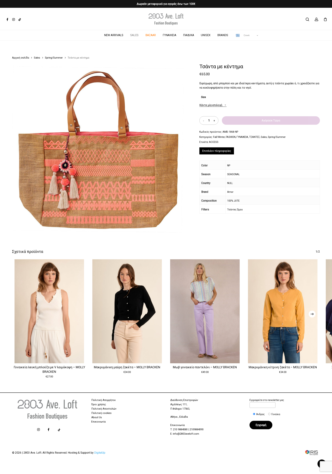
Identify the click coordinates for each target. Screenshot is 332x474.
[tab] (216, 150)
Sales (37, 57)
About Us (96, 417)
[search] (307, 19)
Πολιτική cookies (101, 413)
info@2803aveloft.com (186, 433)
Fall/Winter (219, 137)
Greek (246, 35)
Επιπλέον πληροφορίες (216, 151)
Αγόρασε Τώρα (271, 120)
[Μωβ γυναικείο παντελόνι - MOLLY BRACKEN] (205, 311)
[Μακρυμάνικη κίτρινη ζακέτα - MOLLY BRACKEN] (283, 311)
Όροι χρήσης (98, 404)
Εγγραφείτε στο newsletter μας (267, 400)
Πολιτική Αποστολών (103, 408)
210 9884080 (180, 429)
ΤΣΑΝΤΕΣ (254, 137)
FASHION (231, 137)
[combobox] (213, 105)
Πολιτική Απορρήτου (103, 400)
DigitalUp (99, 452)
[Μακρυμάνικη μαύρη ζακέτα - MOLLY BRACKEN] (127, 311)
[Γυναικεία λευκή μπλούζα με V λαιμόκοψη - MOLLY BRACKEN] (49, 311)
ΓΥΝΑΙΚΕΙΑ (242, 137)
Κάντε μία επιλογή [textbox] (210, 105)
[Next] (312, 314)
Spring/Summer (54, 57)
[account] (316, 19)
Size (203, 97)
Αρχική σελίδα (20, 57)
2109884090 (197, 429)
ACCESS (213, 142)
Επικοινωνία (98, 421)
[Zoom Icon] (98, 150)
